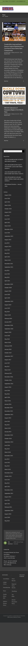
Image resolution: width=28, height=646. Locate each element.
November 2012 (9, 473)
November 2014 (9, 435)
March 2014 (8, 452)
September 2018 (9, 329)
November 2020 (9, 284)
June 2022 (7, 250)
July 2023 (7, 243)
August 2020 (8, 291)
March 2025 (8, 226)
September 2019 (9, 301)
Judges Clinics (5, 583)
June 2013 (7, 462)
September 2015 (9, 414)
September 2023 (9, 236)
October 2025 (8, 208)
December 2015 (9, 407)
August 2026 (8, 195)
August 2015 (8, 418)
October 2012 (8, 476)
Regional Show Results (14, 585)
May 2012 (7, 483)
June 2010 (7, 517)
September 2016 (9, 383)
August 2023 (8, 239)
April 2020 (7, 298)
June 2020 (7, 294)
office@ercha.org (11, 563)
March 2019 (8, 315)
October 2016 (8, 380)
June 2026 (7, 198)
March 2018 (8, 342)
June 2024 (7, 232)
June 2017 (7, 363)
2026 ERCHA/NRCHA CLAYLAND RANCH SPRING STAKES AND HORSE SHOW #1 (14, 179)
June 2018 (7, 335)
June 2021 (7, 274)
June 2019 (7, 308)
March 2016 (8, 401)
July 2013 (7, 459)
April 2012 (7, 486)
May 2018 (7, 339)
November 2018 (9, 325)
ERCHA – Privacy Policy (5, 603)
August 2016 (8, 387)
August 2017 (8, 359)
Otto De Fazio (7, 52)
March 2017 (8, 370)
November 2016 (9, 377)
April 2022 (7, 256)
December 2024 (9, 229)
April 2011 (7, 503)
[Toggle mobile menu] (25, 8)
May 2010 (7, 521)
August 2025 (8, 212)
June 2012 (7, 479)
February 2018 (8, 346)
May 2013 (7, 466)
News (4, 591)
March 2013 (8, 469)
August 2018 (8, 332)
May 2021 (7, 277)
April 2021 (7, 280)
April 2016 (7, 397)
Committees (5, 578)
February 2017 (8, 373)
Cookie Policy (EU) (5, 596)
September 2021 (9, 267)
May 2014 (7, 449)
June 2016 (7, 390)
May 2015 (7, 424)
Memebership (5, 587)
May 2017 (7, 366)
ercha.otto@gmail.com (21, 1)
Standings (14, 591)
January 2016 (8, 404)
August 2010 (8, 514)
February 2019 (8, 318)
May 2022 (7, 253)
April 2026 (7, 202)
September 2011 (9, 493)
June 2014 (7, 445)
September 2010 (9, 510)
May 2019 (7, 311)
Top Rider (13, 595)
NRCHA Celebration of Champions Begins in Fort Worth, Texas (13, 110)
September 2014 (9, 442)
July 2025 (7, 215)
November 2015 (9, 411)
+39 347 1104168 (12, 561)
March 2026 (8, 205)
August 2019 (8, 305)
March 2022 (8, 260)
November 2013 (9, 455)
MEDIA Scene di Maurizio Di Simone (14, 617)
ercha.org (8, 564)
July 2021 (7, 270)
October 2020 (8, 287)
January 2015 (8, 431)
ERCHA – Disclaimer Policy (14, 601)
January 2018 (8, 349)
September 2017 (9, 356)
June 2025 (7, 219)
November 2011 (9, 490)
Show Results (13, 579)
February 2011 (8, 507)
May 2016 (7, 394)
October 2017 (8, 352)
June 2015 (7, 421)
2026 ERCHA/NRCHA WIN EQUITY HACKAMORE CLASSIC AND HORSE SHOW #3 (13, 166)
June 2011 (7, 500)
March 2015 (8, 428)
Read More (6, 81)
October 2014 (8, 438)
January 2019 (8, 322)
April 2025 (7, 222)
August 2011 (8, 497)
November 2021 (9, 263)
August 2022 (8, 246)
